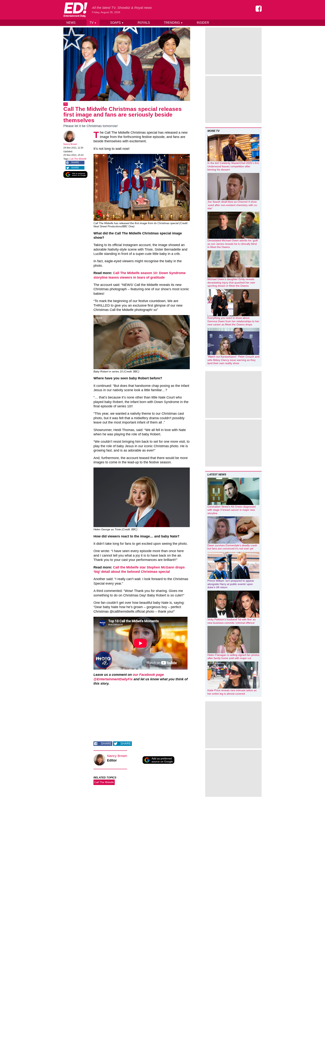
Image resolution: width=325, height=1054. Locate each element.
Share (75, 162)
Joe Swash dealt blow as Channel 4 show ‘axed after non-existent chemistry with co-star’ (232, 205)
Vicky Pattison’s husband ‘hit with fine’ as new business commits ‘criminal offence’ (231, 621)
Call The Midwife (78, 159)
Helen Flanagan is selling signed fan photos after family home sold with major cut (233, 656)
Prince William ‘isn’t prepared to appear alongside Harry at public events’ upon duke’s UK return (230, 584)
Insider (203, 22)
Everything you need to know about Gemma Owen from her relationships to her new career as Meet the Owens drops (233, 321)
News (71, 22)
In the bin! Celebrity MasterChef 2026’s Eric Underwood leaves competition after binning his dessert (233, 166)
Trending (173, 22)
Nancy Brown (70, 144)
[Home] (75, 10)
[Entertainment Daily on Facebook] (259, 8)
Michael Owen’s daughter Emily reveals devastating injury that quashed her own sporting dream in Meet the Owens (231, 282)
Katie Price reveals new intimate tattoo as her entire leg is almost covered (232, 692)
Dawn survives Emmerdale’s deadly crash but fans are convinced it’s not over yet (232, 547)
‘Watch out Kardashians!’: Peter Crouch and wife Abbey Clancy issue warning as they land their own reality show (233, 360)
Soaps (117, 22)
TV (93, 22)
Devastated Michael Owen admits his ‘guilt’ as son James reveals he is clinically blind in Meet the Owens (232, 244)
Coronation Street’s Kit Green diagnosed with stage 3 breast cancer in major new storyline (231, 510)
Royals (144, 22)
